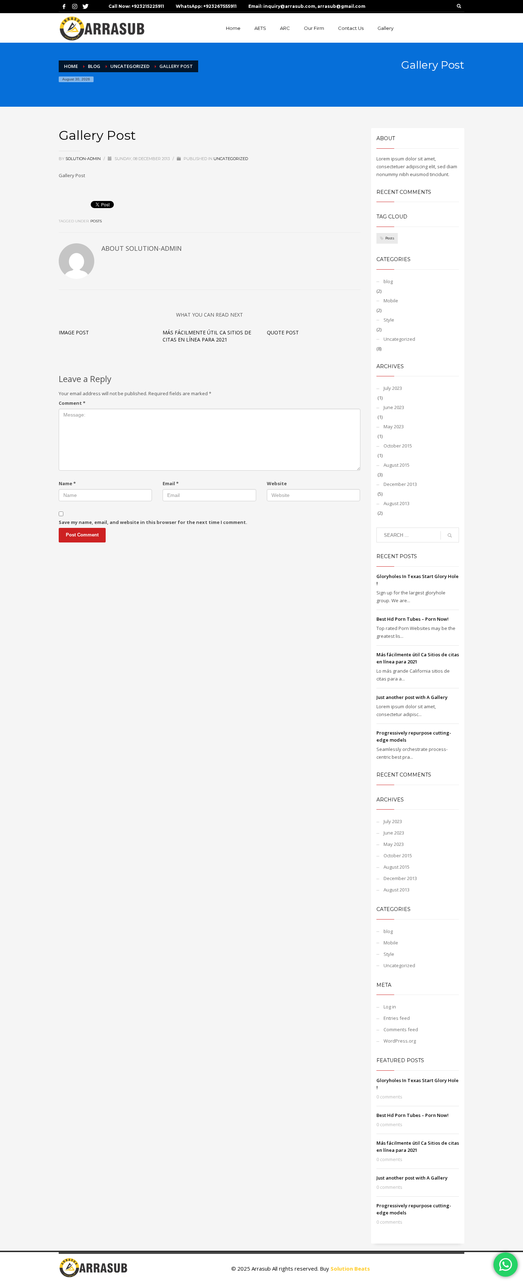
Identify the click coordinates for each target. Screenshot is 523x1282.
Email (171, 483)
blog (388, 281)
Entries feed (397, 1018)
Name (67, 483)
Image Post (74, 332)
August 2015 (397, 465)
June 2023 (394, 407)
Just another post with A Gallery (412, 697)
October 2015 (398, 446)
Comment (72, 403)
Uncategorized (230, 158)
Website (277, 483)
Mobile (391, 300)
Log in (390, 1006)
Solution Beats (350, 1268)
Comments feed (401, 1029)
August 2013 (397, 503)
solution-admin (83, 158)
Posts (96, 221)
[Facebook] (64, 6)
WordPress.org (400, 1041)
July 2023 (393, 388)
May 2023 (394, 426)
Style (389, 320)
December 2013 (400, 484)
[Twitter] (85, 6)
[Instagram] (74, 6)
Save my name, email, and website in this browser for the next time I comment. (153, 522)
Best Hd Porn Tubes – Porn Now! (412, 619)
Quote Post (283, 332)
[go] (449, 535)
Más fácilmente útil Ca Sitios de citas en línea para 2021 (207, 336)
